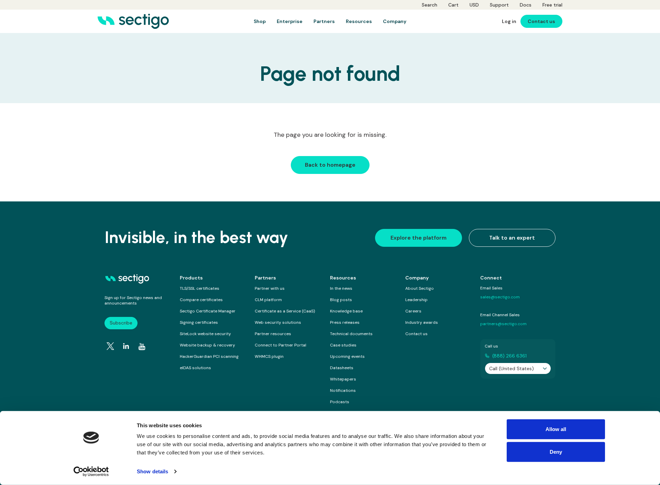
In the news (341, 288)
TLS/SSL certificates (199, 288)
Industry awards (421, 322)
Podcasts (339, 402)
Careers (413, 311)
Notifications (343, 390)
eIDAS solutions (195, 368)
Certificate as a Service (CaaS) (285, 311)
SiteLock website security (205, 334)
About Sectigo (419, 288)
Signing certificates (199, 322)
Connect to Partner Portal (280, 345)
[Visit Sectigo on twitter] (110, 346)
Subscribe (121, 323)
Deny (556, 451)
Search (429, 5)
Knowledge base (346, 311)
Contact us (416, 334)
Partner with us (270, 288)
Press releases (345, 322)
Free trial (552, 5)
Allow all (556, 429)
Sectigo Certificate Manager (207, 311)
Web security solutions (278, 322)
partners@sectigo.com (503, 324)
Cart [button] (453, 5)
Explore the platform (418, 237)
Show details (152, 471)
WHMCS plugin (269, 356)
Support (499, 5)
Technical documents (351, 334)
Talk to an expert (512, 237)
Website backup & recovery (207, 345)
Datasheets (341, 368)
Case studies (343, 345)
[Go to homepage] (133, 21)
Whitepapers (343, 379)
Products (191, 278)
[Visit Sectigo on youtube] (142, 346)
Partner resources (273, 334)
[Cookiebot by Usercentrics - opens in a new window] (91, 471)
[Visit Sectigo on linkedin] (126, 346)
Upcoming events (347, 356)
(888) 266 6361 (509, 356)
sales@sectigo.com (500, 297)
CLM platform (268, 299)
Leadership (416, 299)
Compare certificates (201, 299)
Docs (525, 5)
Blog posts (341, 299)
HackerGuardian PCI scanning (209, 356)
